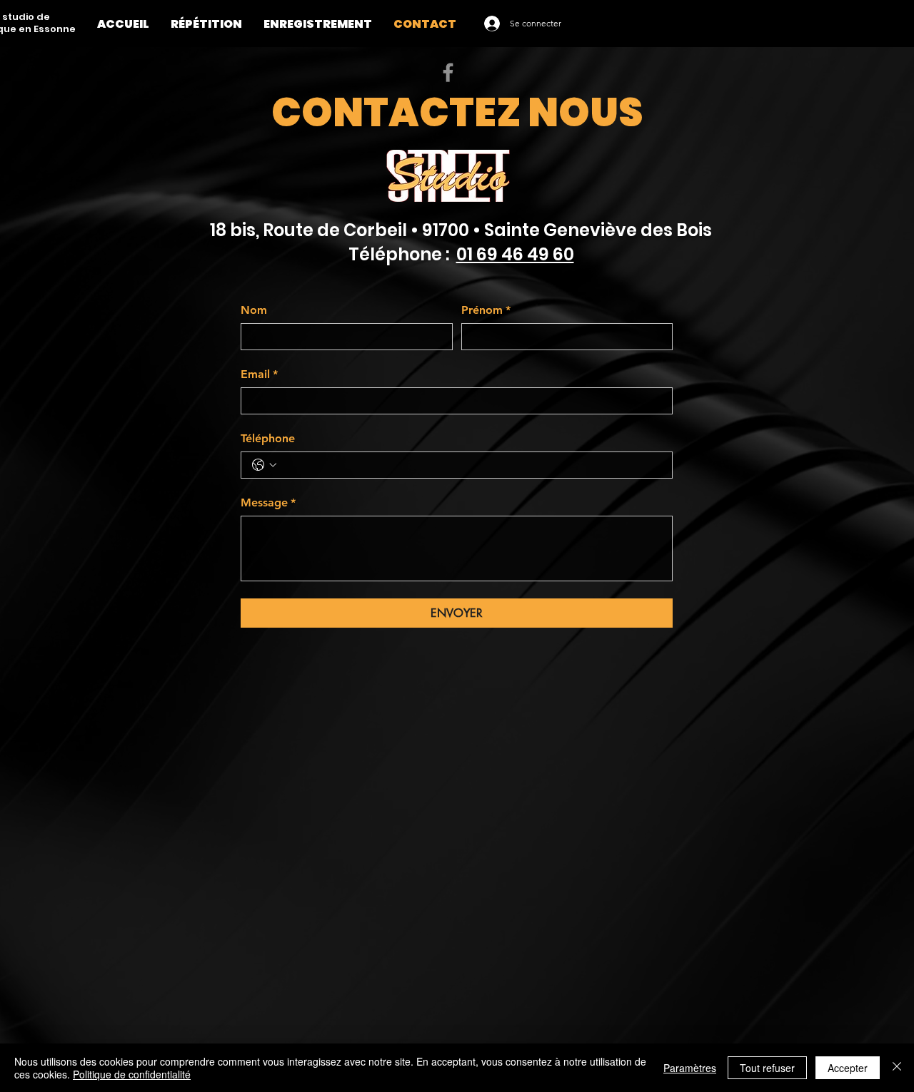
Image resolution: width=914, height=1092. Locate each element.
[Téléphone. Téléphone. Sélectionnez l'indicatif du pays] (264, 465)
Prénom (486, 310)
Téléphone (268, 438)
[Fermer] (896, 1068)
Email (259, 374)
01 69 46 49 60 (515, 254)
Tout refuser (767, 1068)
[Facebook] (448, 72)
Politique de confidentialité (132, 1074)
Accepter (848, 1068)
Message (268, 502)
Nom (254, 310)
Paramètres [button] (689, 1068)
